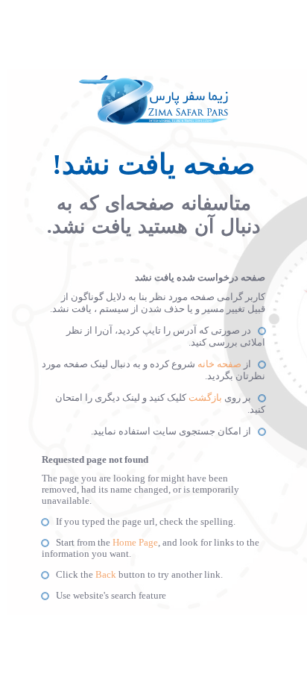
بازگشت (205, 398)
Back (105, 575)
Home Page (135, 542)
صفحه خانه (219, 364)
